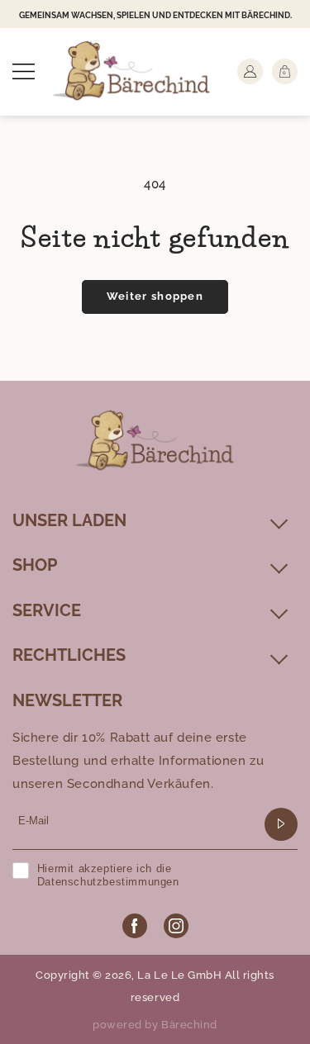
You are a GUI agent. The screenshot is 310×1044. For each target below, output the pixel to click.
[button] (23, 71)
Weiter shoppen (155, 296)
